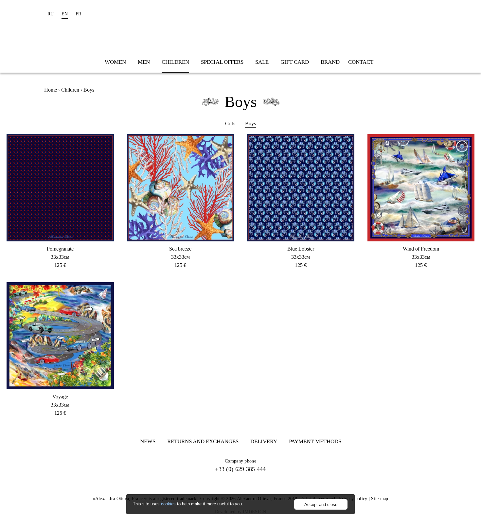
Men (144, 62)
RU (50, 13)
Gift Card (294, 62)
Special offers (222, 62)
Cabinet (417, 14)
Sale (262, 62)
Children (175, 62)
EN (65, 13)
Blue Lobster (300, 249)
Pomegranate (60, 249)
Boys (250, 123)
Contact (360, 62)
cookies (168, 503)
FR (78, 13)
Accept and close (320, 504)
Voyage (60, 396)
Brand (330, 62)
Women (115, 62)
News (147, 441)
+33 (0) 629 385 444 (240, 469)
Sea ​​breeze (180, 249)
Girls (230, 123)
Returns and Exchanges (203, 441)
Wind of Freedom (421, 249)
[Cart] (432, 14)
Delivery (263, 441)
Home (50, 90)
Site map (379, 498)
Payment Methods (315, 441)
